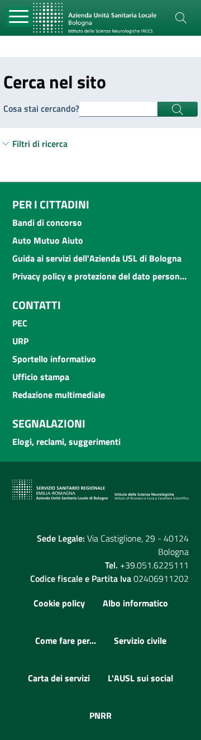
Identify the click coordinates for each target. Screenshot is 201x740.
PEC (19, 323)
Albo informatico (135, 603)
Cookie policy (59, 603)
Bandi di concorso (47, 222)
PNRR (100, 715)
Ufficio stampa (40, 376)
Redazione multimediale (58, 394)
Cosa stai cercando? (41, 108)
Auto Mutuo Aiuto (47, 240)
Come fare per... (65, 640)
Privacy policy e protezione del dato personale (100, 276)
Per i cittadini (50, 204)
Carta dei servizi (59, 678)
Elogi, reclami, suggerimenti (66, 441)
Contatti (36, 305)
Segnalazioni (48, 423)
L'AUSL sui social (140, 678)
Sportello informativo (54, 359)
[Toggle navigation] (19, 17)
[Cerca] (181, 18)
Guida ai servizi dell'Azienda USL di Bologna (96, 258)
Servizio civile (140, 640)
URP (20, 341)
